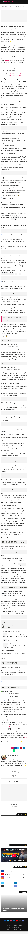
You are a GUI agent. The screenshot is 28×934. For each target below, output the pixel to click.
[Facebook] (16, 2)
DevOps (11, 6)
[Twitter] (8, 920)
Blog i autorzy (14, 925)
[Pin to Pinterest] (21, 748)
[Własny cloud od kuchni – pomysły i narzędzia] (14, 792)
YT (10, 739)
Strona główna (4, 6)
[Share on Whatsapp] (14, 750)
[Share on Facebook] (15, 748)
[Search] (26, 2)
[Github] (23, 2)
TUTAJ (14, 53)
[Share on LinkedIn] (24, 748)
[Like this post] (12, 748)
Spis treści (8, 925)
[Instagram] (19, 2)
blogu (25, 737)
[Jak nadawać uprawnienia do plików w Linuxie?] (14, 903)
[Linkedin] (20, 2)
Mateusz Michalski (8, 28)
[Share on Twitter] (18, 748)
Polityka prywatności (14, 927)
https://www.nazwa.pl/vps (15, 75)
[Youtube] (17, 920)
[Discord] (24, 2)
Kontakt (20, 925)
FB (21, 733)
